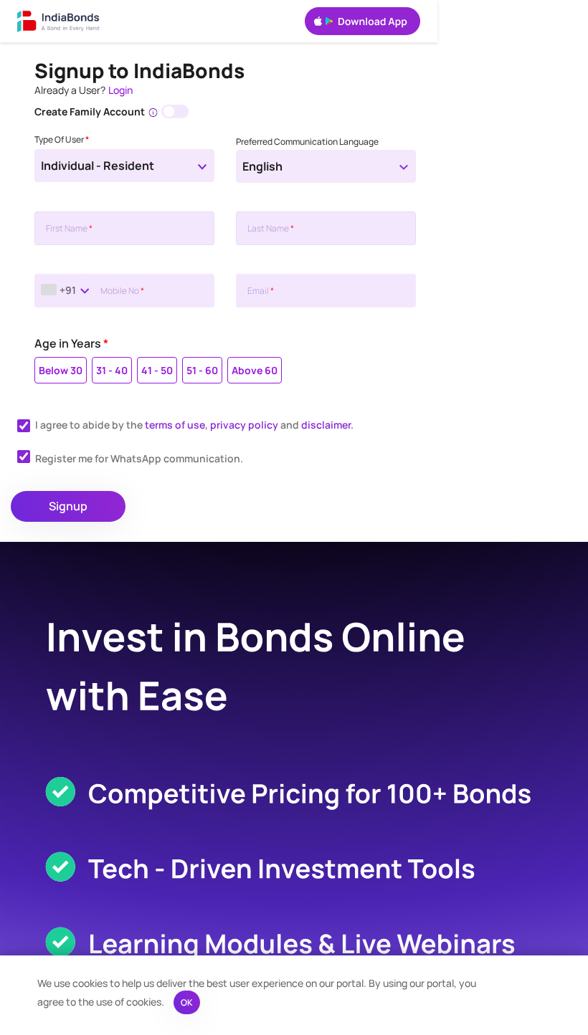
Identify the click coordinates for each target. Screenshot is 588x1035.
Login (120, 90)
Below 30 (60, 370)
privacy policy (244, 424)
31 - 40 (112, 370)
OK (187, 1002)
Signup (68, 506)
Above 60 (255, 370)
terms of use (175, 424)
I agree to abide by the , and (194, 424)
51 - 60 (202, 370)
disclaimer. (327, 424)
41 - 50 (157, 370)
